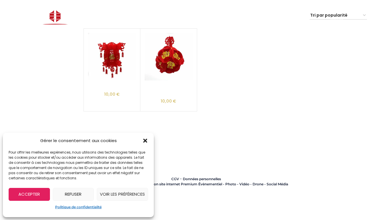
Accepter (29, 194)
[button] (145, 141)
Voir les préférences (122, 194)
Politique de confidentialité (78, 207)
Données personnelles (202, 179)
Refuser (73, 194)
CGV (175, 179)
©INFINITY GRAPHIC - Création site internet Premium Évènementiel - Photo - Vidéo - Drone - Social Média (196, 184)
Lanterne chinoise (111, 86)
